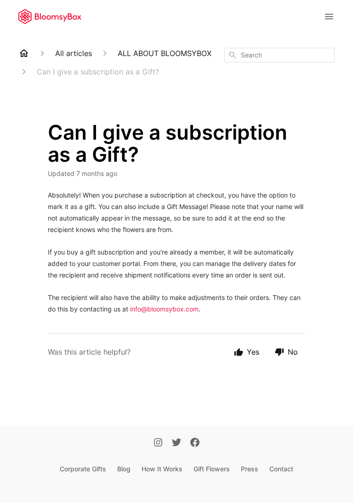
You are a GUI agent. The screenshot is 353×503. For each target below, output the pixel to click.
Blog (124, 469)
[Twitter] (176, 443)
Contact (281, 469)
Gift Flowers (212, 469)
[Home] (23, 53)
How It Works (162, 469)
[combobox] (279, 55)
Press (249, 469)
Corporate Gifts (83, 469)
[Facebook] (194, 443)
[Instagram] (158, 443)
